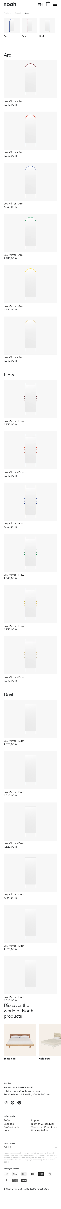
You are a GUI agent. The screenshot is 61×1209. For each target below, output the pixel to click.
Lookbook (9, 1123)
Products (7, 13)
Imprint (35, 1120)
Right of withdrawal (42, 1123)
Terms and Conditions (44, 1127)
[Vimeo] (19, 1104)
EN (40, 4)
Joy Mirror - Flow (14, 421)
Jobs (6, 1130)
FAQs (7, 1120)
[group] (20, 1043)
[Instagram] (5, 1103)
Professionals (11, 1127)
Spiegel (18, 13)
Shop (26, 13)
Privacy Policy (39, 1130)
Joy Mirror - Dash (14, 740)
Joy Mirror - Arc (13, 101)
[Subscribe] (56, 1147)
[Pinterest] (12, 1104)
